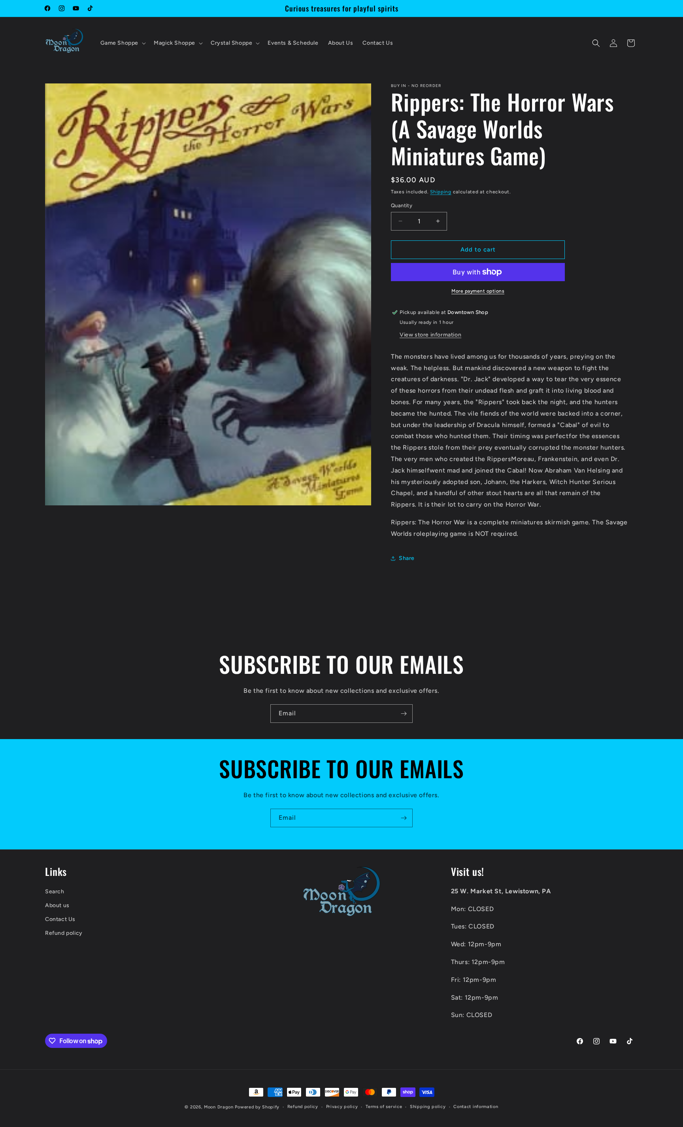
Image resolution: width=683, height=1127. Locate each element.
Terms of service (384, 1106)
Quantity (401, 205)
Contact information (475, 1106)
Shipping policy (428, 1106)
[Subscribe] (403, 713)
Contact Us (60, 919)
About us (57, 905)
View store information (430, 334)
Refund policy (64, 933)
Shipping (440, 192)
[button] (122, 43)
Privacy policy (342, 1106)
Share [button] (407, 558)
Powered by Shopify (257, 1107)
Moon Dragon (219, 1107)
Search (54, 891)
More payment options (477, 291)
